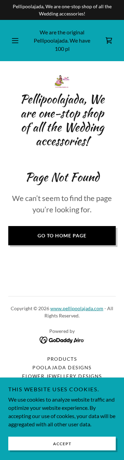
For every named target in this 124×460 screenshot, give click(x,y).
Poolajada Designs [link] (61, 367)
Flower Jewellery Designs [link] (62, 376)
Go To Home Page (62, 235)
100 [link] (59, 48)
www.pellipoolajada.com (76, 308)
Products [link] (62, 359)
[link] (109, 40)
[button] (15, 40)
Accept (62, 443)
